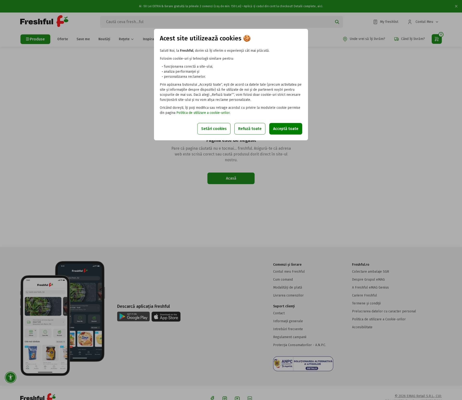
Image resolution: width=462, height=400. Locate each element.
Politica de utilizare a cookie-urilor (203, 113)
